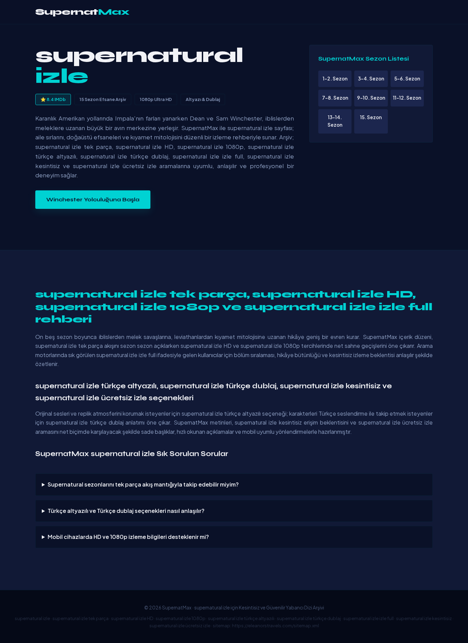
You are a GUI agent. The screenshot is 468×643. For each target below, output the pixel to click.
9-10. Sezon (371, 98)
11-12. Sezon (407, 98)
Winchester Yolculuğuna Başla (92, 199)
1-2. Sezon (335, 78)
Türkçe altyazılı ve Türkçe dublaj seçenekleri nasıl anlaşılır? (126, 510)
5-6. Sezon (407, 78)
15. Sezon (371, 117)
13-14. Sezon (335, 121)
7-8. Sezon (335, 98)
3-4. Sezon (371, 78)
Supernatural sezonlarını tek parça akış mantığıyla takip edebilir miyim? (143, 484)
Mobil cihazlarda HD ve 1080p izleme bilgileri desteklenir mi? (128, 536)
